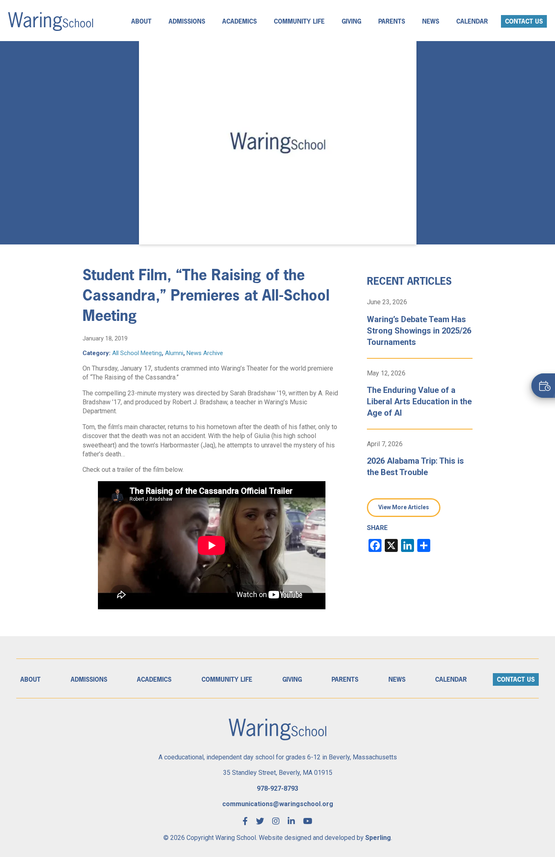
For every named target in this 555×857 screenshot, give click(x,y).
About (141, 21)
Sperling (378, 838)
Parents (391, 21)
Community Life (299, 21)
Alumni (174, 353)
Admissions (187, 21)
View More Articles (403, 507)
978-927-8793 (277, 788)
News (430, 21)
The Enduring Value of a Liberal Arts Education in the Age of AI (419, 401)
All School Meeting (137, 353)
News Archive (204, 353)
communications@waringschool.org (277, 804)
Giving (351, 21)
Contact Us (524, 21)
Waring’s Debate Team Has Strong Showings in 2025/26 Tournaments (419, 330)
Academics (239, 21)
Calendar (472, 21)
